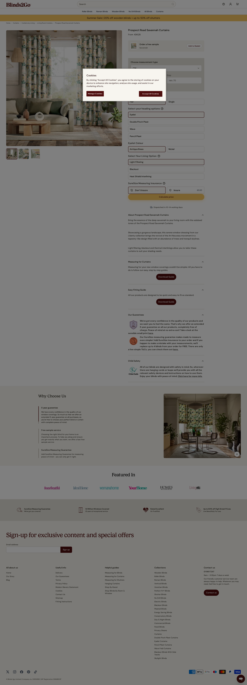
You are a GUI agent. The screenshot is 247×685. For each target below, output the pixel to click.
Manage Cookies (95, 94)
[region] (124, 84)
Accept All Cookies (150, 94)
